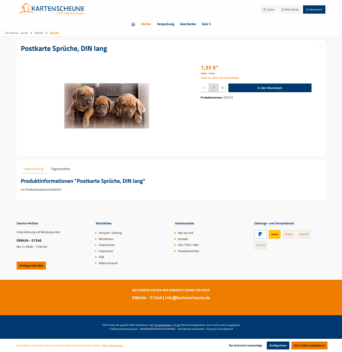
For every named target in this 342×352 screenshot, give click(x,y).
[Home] (133, 24)
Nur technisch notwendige (245, 345)
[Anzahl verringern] (205, 87)
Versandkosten (162, 325)
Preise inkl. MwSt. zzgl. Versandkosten (220, 77)
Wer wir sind (185, 233)
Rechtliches (106, 239)
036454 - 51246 (29, 240)
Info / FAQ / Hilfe (188, 245)
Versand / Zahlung (110, 233)
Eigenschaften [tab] (60, 168)
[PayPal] (260, 234)
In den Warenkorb (270, 87)
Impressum (106, 251)
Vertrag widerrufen (31, 265)
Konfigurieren (278, 345)
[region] (107, 105)
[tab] (34, 169)
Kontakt (183, 239)
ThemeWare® (225, 329)
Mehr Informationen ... (113, 345)
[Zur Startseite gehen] (52, 9)
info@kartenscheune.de (187, 297)
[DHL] (275, 234)
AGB (101, 257)
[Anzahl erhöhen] (223, 87)
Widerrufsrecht (108, 263)
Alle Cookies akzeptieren (309, 345)
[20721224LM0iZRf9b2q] (106, 105)
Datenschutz (107, 245)
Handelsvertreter (188, 251)
